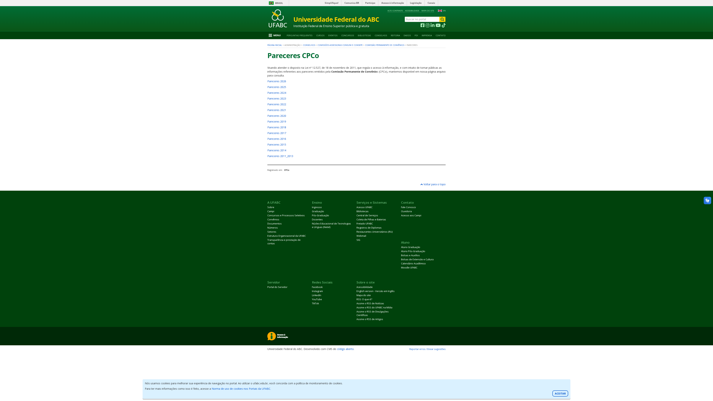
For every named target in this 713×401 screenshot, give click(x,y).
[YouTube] (438, 25)
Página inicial (274, 45)
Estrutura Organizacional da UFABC (286, 235)
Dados (407, 35)
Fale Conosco (408, 207)
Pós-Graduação (320, 215)
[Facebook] (422, 25)
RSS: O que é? (364, 299)
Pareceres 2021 (276, 110)
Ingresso (317, 207)
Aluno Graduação (410, 247)
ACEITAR (560, 393)
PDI (416, 35)
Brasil (279, 3)
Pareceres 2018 (276, 127)
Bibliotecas (364, 35)
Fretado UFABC (364, 223)
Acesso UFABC (364, 207)
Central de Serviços (367, 215)
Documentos (274, 223)
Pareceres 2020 (276, 116)
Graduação (318, 211)
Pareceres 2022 (276, 104)
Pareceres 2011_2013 (280, 156)
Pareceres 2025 (276, 87)
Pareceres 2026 (276, 81)
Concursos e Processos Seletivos (286, 215)
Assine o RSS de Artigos (369, 319)
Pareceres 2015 (276, 144)
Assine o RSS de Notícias (370, 303)
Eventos (333, 35)
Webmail (361, 235)
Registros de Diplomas (369, 227)
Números (272, 227)
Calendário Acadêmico (413, 263)
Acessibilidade (412, 10)
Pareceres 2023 (276, 98)
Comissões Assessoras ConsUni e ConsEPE (340, 45)
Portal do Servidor (277, 287)
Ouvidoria (406, 211)
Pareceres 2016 (276, 139)
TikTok (315, 303)
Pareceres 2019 (276, 121)
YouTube (317, 299)
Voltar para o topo (434, 184)
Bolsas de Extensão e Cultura (417, 259)
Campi (270, 211)
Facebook (317, 287)
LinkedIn (316, 295)
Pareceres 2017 (276, 133)
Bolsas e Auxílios (410, 255)
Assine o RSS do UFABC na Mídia (374, 307)
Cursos (320, 35)
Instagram (317, 291)
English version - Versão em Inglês (375, 291)
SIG (358, 240)
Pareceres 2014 (276, 150)
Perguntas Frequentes (299, 35)
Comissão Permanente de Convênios (384, 45)
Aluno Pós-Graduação (413, 251)
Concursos (347, 35)
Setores (271, 231)
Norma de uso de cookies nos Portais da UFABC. (241, 388)
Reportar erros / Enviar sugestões (427, 349)
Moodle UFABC (409, 267)
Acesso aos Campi (411, 215)
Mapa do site (427, 10)
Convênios (273, 219)
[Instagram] (427, 25)
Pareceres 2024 (276, 92)
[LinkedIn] (432, 25)
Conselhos (381, 35)
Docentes (317, 219)
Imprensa (427, 35)
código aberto (345, 349)
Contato (441, 35)
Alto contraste (395, 10)
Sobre (270, 207)
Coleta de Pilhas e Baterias (371, 219)
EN (444, 10)
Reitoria (395, 35)
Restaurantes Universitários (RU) (374, 231)
